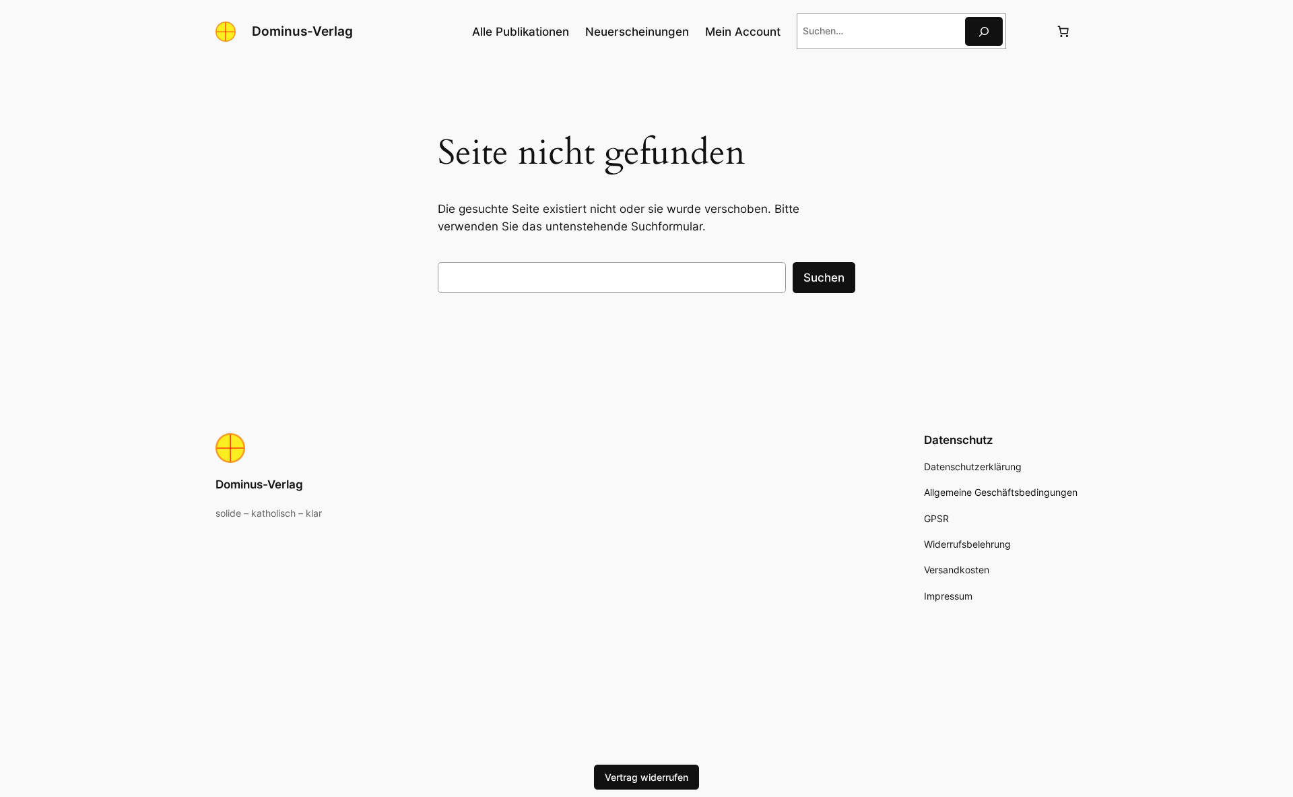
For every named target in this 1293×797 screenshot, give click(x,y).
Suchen (823, 277)
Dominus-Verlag (302, 31)
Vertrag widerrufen (646, 777)
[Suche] (984, 31)
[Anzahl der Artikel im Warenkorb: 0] (1063, 32)
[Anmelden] (1030, 31)
